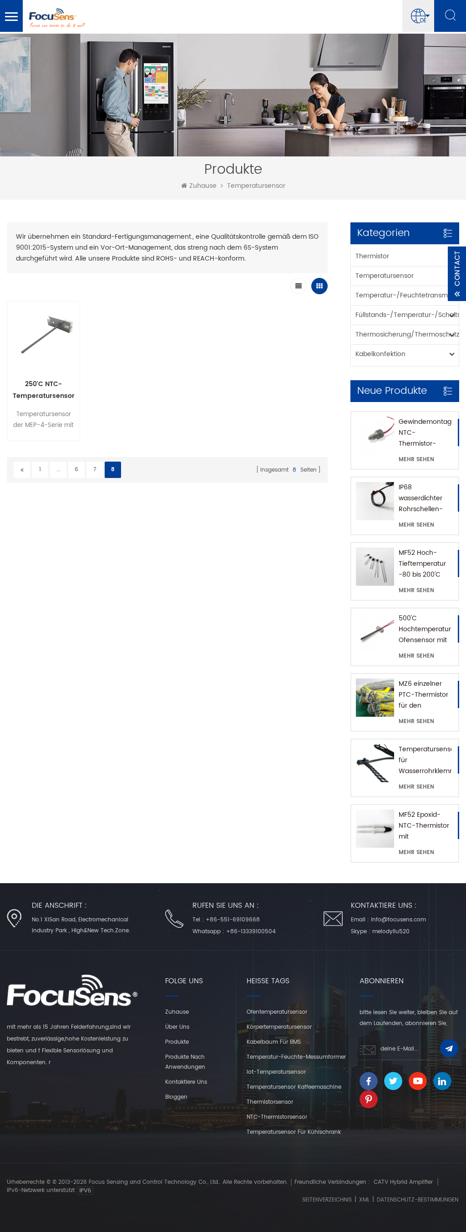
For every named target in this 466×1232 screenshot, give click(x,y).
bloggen (176, 1097)
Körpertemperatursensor (279, 1027)
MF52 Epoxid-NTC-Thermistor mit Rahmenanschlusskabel (425, 826)
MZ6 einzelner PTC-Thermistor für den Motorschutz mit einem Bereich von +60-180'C (424, 695)
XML (364, 1200)
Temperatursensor (256, 186)
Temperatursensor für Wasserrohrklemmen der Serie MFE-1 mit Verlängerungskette (425, 760)
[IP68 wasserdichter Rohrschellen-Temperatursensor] (375, 501)
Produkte (177, 1042)
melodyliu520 (391, 931)
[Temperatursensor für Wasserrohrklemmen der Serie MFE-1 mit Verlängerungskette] (375, 763)
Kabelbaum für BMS (274, 1042)
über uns (177, 1027)
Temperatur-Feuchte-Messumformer (296, 1057)
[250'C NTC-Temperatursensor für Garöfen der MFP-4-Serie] (43, 337)
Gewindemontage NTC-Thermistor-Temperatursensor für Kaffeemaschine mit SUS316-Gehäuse (425, 433)
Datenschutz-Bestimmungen (417, 1200)
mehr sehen (416, 459)
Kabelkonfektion (380, 354)
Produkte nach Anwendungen (185, 1062)
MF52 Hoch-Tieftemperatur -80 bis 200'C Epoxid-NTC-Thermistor (422, 564)
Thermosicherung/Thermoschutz (407, 334)
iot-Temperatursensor (276, 1072)
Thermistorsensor (270, 1102)
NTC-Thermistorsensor (277, 1117)
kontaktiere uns (186, 1082)
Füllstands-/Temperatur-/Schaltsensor (407, 315)
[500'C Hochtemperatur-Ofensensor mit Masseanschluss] (375, 632)
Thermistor (372, 256)
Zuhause (203, 186)
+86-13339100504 (251, 931)
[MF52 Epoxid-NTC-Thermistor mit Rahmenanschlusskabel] (375, 829)
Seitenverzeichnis (327, 1200)
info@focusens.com (398, 919)
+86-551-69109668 (233, 919)
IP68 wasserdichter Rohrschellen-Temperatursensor (425, 498)
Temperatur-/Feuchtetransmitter (407, 295)
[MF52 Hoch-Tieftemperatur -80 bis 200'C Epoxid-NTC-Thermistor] (375, 567)
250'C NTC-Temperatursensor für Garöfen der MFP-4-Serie (44, 390)
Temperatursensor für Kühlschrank (294, 1132)
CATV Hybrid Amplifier (403, 1182)
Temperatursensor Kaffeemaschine (294, 1087)
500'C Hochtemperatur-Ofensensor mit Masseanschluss (425, 629)
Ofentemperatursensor (277, 1012)
